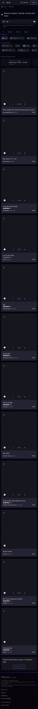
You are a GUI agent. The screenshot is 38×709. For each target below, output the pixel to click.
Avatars (10, 32)
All (3, 32)
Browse (25, 2)
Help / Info (4, 690)
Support (3, 693)
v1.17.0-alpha (12, 677)
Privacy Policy (5, 705)
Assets (26, 32)
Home (5, 7)
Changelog (4, 695)
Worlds (18, 32)
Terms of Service (6, 702)
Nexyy (8, 3)
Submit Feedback (6, 698)
